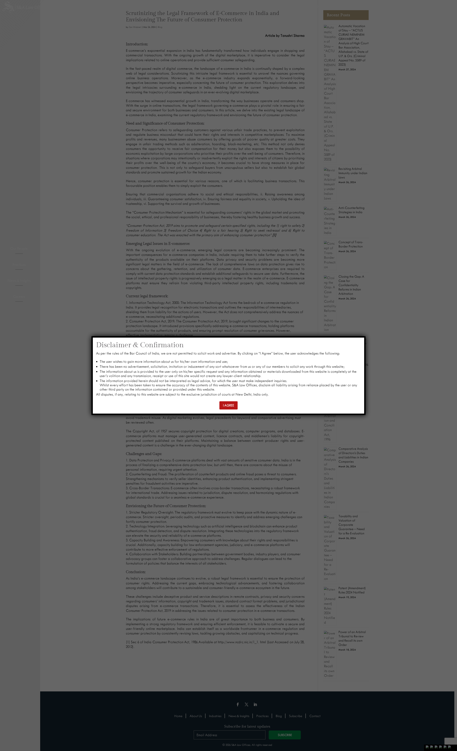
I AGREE (228, 405)
